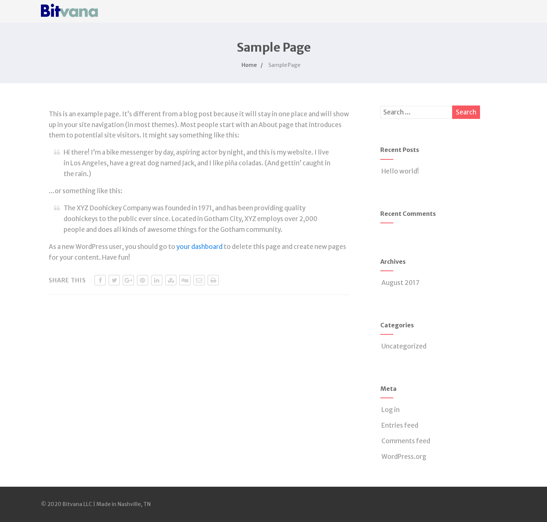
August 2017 (400, 283)
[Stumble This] (170, 280)
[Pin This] (142, 280)
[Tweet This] (114, 280)
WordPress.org (403, 457)
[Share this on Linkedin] (156, 280)
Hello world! (400, 171)
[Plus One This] (128, 280)
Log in (390, 410)
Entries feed (399, 425)
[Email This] (199, 280)
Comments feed (405, 441)
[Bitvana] (69, 18)
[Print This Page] (213, 280)
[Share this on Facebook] (100, 280)
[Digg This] (185, 280)
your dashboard (199, 247)
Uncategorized (403, 346)
